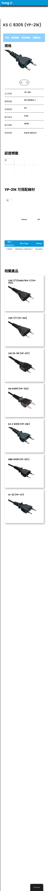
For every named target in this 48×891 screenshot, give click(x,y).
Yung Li (6, 3)
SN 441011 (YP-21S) (18, 389)
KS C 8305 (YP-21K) (19, 424)
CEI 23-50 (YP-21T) (19, 353)
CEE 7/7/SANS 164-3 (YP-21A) (22, 281)
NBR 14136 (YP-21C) (19, 459)
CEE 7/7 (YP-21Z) (17, 318)
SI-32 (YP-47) (16, 495)
